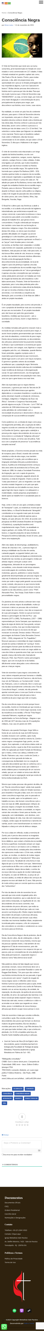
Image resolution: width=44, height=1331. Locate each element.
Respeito (18, 1098)
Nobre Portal (29, 1323)
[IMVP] (30, 1311)
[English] (3, 3)
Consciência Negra (22, 1093)
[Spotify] (15, 1311)
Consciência (7, 1093)
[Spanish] (6, 3)
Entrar (6, 1135)
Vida (4, 1103)
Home (4, 13)
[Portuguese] (9, 3)
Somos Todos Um (31, 1098)
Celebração (17, 1088)
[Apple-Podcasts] (23, 1311)
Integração (7, 1098)
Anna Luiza (9, 25)
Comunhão (30, 1088)
